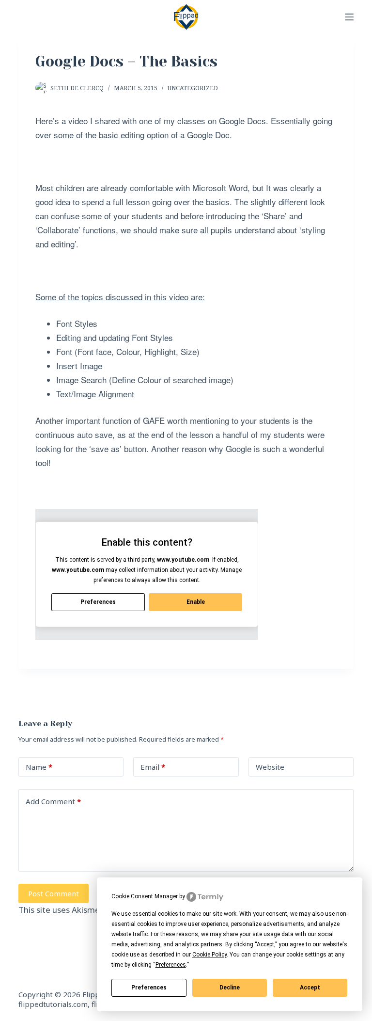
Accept (310, 987)
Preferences (149, 987)
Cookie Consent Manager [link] (144, 896)
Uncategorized (193, 88)
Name (39, 767)
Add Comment (53, 801)
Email (152, 767)
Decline (229, 987)
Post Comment (53, 893)
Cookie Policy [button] (209, 954)
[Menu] (349, 17)
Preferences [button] (170, 964)
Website (270, 767)
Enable (195, 602)
